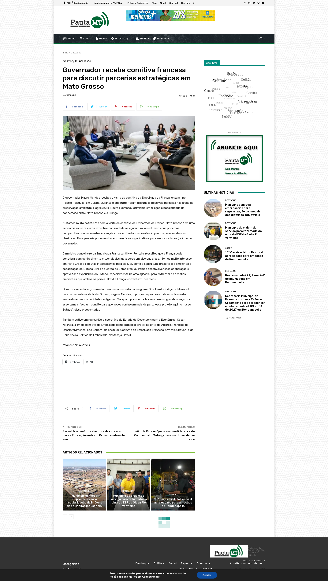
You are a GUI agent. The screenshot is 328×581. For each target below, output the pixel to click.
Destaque (76, 52)
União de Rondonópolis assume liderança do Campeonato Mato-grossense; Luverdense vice (164, 435)
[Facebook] (245, 3)
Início (65, 52)
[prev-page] (65, 516)
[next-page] (71, 516)
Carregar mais (233, 317)
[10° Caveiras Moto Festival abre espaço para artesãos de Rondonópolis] (173, 485)
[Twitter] (254, 3)
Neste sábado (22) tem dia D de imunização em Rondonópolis (245, 279)
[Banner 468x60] (170, 15)
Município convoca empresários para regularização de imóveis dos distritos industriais (84, 501)
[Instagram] (249, 3)
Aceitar (207, 575)
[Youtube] (263, 3)
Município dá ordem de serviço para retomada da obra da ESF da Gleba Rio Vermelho (128, 501)
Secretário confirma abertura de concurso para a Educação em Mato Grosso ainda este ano (94, 435)
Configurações (151, 577)
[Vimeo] (258, 3)
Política (84, 61)
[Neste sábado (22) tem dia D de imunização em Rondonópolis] (213, 277)
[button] (260, 38)
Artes (172, 494)
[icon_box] (187, 3)
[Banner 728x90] (132, 381)
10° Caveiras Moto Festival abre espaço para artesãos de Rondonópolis (173, 502)
